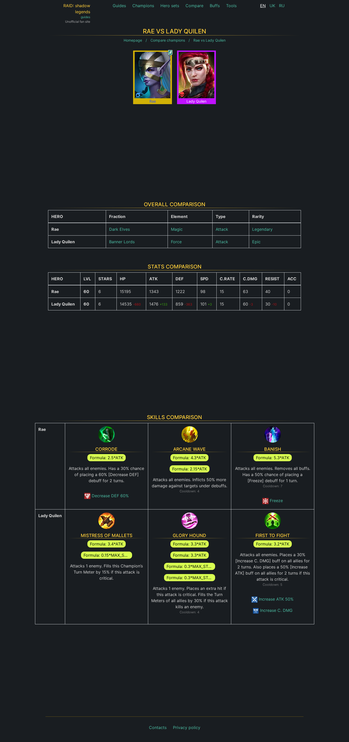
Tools (231, 5)
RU (282, 5)
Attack (222, 229)
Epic (256, 241)
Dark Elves (119, 229)
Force (176, 241)
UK (272, 5)
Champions (143, 5)
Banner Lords (122, 241)
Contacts (158, 727)
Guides (119, 5)
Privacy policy (186, 727)
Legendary (262, 229)
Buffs (215, 5)
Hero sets (169, 5)
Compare (194, 5)
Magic (177, 229)
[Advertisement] (174, 149)
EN (263, 5)
